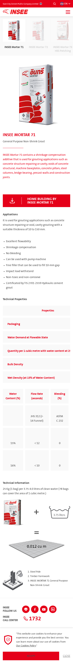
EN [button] (65, 4)
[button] (54, 3)
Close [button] (66, 656)
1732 (34, 618)
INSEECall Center (10, 618)
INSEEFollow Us (9, 609)
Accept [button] (31, 656)
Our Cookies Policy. (26, 646)
